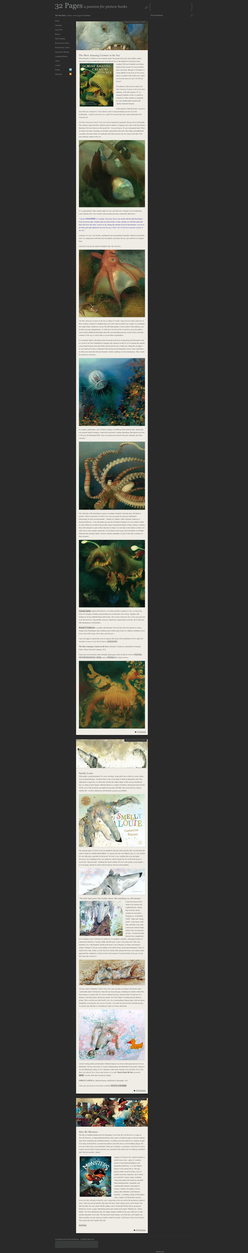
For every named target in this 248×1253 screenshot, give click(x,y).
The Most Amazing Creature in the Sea (99, 55)
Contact (57, 65)
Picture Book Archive (62, 47)
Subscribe (58, 74)
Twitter (57, 69)
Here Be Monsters (88, 1131)
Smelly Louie (86, 773)
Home (69, 15)
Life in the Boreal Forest (87, 657)
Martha (98, 657)
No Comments (141, 1091)
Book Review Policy (62, 43)
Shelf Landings (60, 38)
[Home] (91, 9)
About (57, 61)
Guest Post (59, 29)
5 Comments (141, 732)
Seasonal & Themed (62, 52)
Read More (83, 1225)
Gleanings (58, 25)
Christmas (110, 657)
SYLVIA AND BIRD (119, 1085)
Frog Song (138, 654)
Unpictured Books (61, 56)
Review (57, 34)
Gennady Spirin (85, 611)
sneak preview (112, 641)
